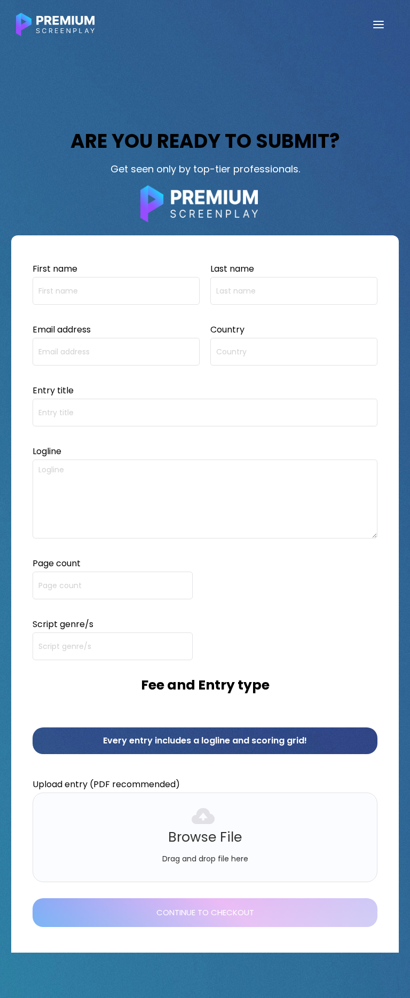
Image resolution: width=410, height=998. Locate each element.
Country (227, 329)
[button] (378, 25)
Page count (57, 563)
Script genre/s (63, 624)
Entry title (53, 390)
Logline (47, 451)
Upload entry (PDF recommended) (106, 784)
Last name (232, 269)
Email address (62, 329)
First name (55, 269)
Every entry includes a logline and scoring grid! (205, 740)
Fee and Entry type (205, 685)
